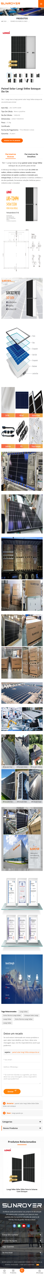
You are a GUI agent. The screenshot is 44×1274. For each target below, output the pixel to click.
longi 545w (23, 1012)
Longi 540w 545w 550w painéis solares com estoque (22, 1190)
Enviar (11, 1091)
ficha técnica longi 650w (12, 1015)
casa (4, 21)
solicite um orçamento (12, 140)
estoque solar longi (31, 1015)
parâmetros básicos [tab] (10, 155)
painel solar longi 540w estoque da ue (25, 1052)
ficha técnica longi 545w (23, 1019)
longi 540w (7, 1023)
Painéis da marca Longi (19, 21)
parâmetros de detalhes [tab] (31, 155)
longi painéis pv (17, 1113)
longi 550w (7, 1019)
